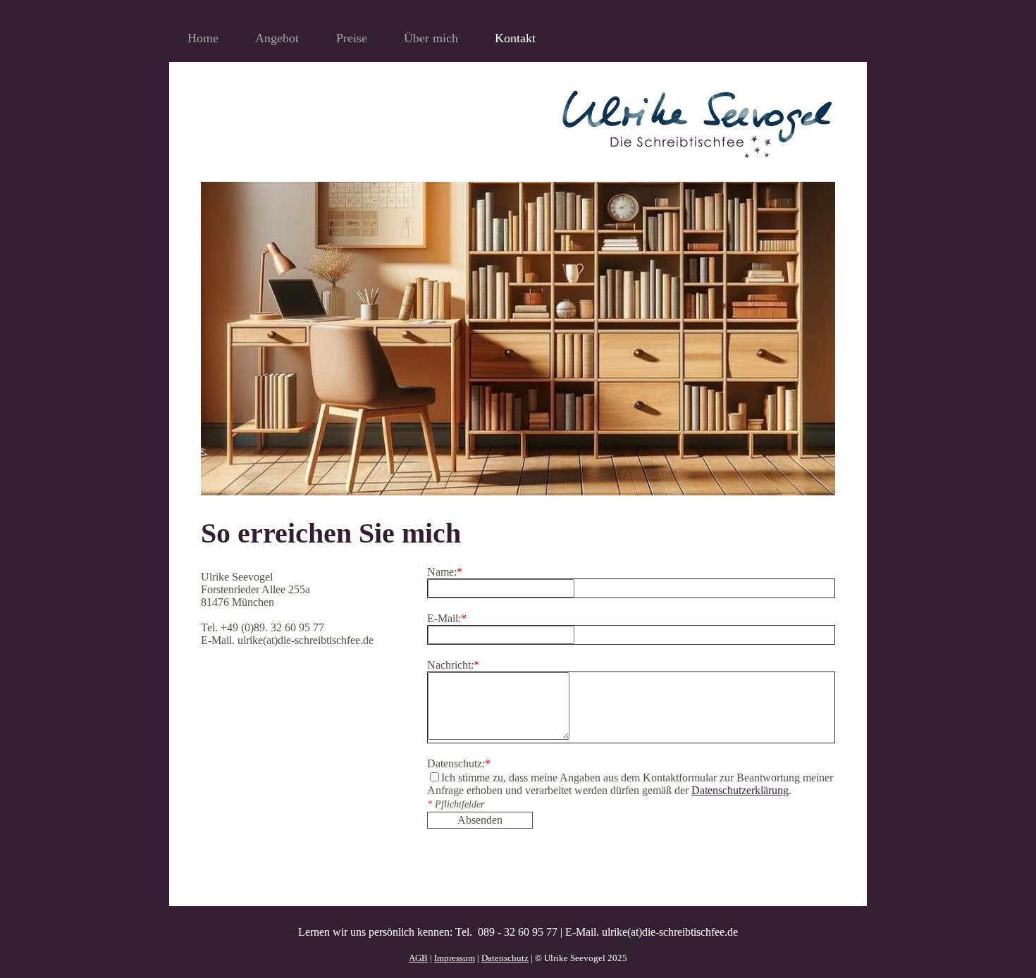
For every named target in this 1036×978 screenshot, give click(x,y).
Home (202, 38)
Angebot (277, 38)
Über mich (431, 38)
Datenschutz (505, 958)
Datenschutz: (459, 763)
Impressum (454, 958)
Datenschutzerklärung (740, 790)
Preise (351, 38)
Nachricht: (453, 665)
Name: (444, 572)
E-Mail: (447, 618)
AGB (418, 958)
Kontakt (515, 38)
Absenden (479, 820)
